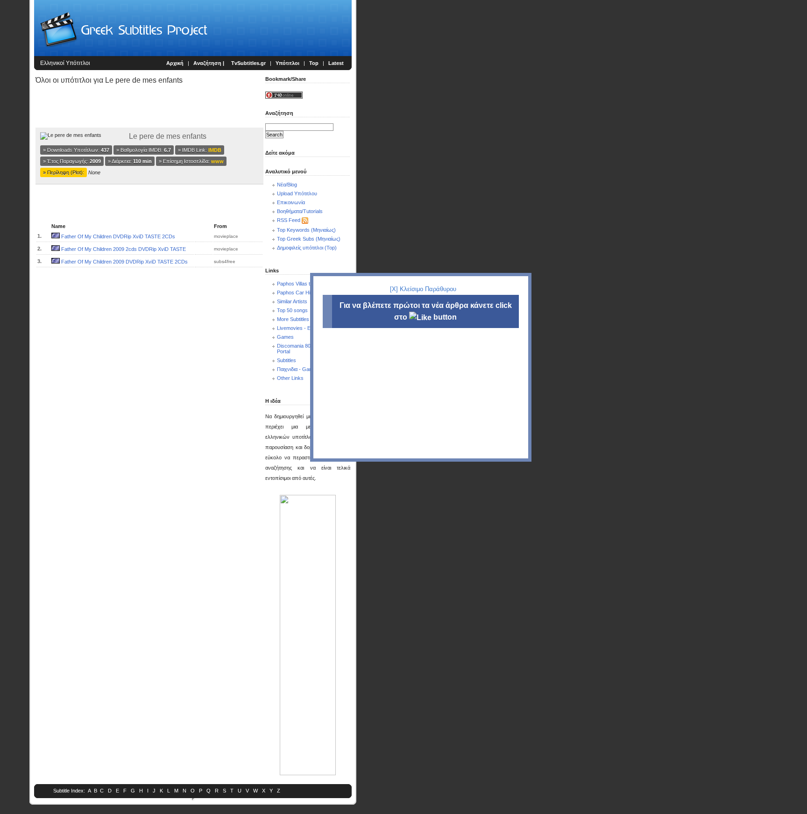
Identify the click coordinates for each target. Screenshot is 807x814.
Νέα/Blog (287, 184)
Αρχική (175, 63)
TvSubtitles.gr (248, 63)
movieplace (226, 236)
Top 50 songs (292, 310)
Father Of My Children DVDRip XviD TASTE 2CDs (118, 236)
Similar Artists (292, 301)
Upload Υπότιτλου (297, 193)
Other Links (290, 378)
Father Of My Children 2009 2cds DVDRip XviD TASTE (123, 249)
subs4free (224, 261)
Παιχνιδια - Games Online (306, 369)
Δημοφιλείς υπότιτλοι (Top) (307, 247)
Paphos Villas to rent (300, 283)
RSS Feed (288, 220)
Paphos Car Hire (296, 292)
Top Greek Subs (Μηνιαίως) (308, 239)
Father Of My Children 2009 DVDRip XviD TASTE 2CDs (124, 261)
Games (285, 337)
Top (314, 63)
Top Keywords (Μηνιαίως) (306, 230)
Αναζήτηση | (209, 63)
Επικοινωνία (291, 202)
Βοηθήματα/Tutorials (300, 211)
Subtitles (286, 360)
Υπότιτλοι (287, 63)
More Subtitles (293, 319)
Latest (336, 63)
